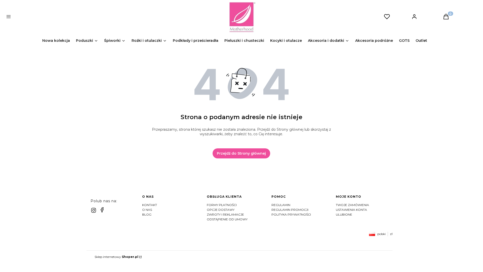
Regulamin (280, 205)
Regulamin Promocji (289, 210)
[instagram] (94, 210)
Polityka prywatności (291, 214)
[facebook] (102, 209)
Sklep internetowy (116, 257)
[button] (125, 17)
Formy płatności (222, 205)
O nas (147, 210)
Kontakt (149, 205)
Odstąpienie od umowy (227, 219)
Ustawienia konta (351, 210)
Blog (146, 214)
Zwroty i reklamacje (225, 214)
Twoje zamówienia (352, 205)
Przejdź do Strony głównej (241, 153)
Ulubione (344, 214)
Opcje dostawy (220, 210)
